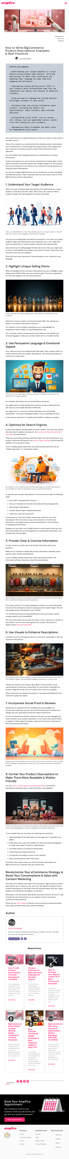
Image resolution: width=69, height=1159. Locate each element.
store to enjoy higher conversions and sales (28, 786)
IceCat (18, 625)
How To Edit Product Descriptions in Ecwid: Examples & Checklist (14, 974)
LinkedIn (58, 1139)
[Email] (21, 938)
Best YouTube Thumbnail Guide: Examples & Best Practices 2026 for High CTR (33, 1038)
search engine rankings (41, 440)
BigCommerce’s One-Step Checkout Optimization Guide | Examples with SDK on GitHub (55, 1032)
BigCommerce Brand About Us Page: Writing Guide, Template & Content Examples (15, 1032)
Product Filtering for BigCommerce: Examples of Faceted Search (35, 974)
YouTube (58, 1147)
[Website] (25, 938)
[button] (66, 3)
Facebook (58, 1135)
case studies (21, 903)
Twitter (57, 1143)
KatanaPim (27, 625)
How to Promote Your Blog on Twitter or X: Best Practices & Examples (54, 977)
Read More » (11, 1000)
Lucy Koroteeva (15, 928)
